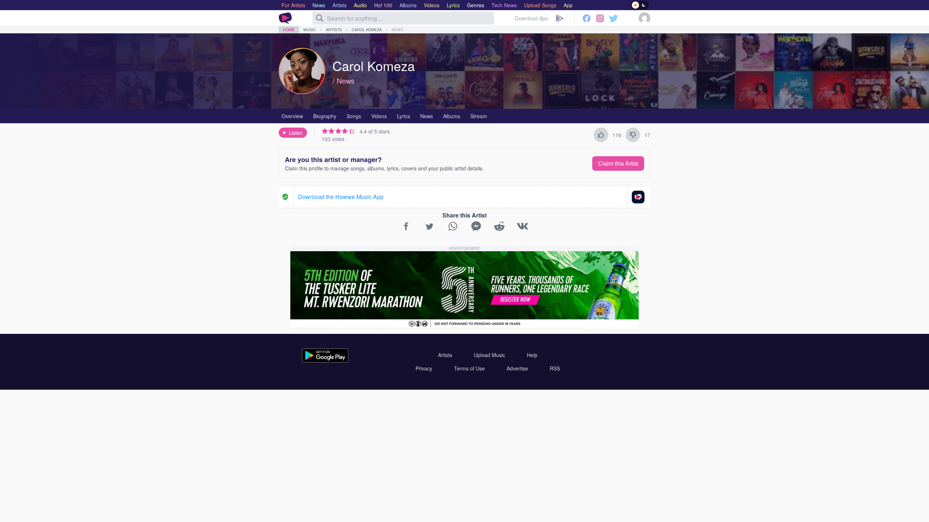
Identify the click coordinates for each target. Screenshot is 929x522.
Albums (451, 116)
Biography (324, 116)
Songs (354, 116)
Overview (292, 116)
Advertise (517, 368)
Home (289, 29)
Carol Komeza (367, 29)
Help (532, 355)
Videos (379, 116)
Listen (296, 132)
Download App (531, 18)
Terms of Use (469, 368)
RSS (555, 368)
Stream (478, 116)
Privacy (424, 368)
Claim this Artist (618, 163)
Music (309, 29)
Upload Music (489, 355)
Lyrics (403, 116)
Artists (334, 29)
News (397, 29)
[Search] (319, 18)
